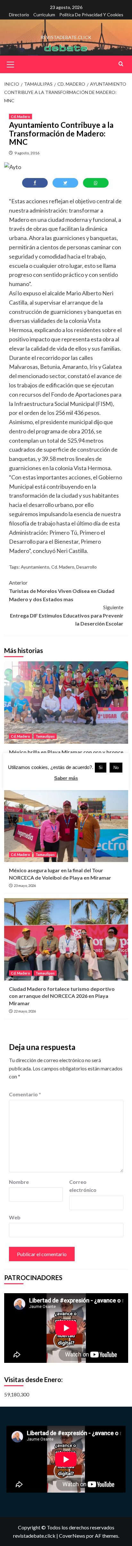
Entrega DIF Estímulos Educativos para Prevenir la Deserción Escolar (66, 615)
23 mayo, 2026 (25, 885)
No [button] (116, 767)
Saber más (66, 778)
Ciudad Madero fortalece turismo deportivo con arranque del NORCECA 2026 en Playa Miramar (62, 996)
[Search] (121, 63)
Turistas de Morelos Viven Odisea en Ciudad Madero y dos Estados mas (61, 590)
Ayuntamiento (35, 567)
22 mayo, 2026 (25, 1011)
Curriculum (44, 14)
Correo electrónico (82, 1186)
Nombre (19, 1182)
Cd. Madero (20, 116)
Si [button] (101, 767)
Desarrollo (86, 567)
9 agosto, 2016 (26, 153)
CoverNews (72, 1536)
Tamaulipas (45, 736)
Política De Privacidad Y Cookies (91, 14)
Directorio (19, 14)
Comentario (25, 1094)
